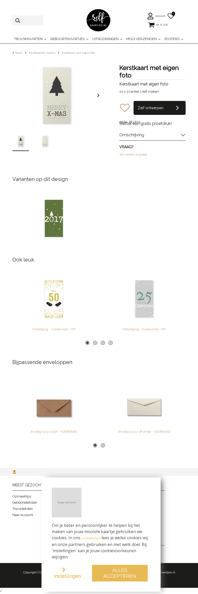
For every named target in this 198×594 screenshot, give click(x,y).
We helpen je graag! (133, 154)
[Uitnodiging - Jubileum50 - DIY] (54, 299)
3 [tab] (102, 342)
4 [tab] (110, 342)
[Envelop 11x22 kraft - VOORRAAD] (54, 401)
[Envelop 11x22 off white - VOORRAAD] (144, 401)
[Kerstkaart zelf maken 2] (54, 218)
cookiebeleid (91, 538)
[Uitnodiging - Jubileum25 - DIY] (144, 299)
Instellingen (67, 576)
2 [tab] (95, 342)
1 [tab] (87, 342)
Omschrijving (131, 134)
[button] (157, 16)
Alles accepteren (119, 573)
